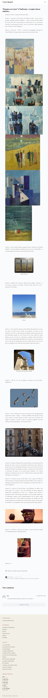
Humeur (4, 635)
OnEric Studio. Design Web (8, 659)
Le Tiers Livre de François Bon (9, 655)
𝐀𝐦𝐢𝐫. (3, 676)
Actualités (11, 578)
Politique (4, 629)
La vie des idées (6, 645)
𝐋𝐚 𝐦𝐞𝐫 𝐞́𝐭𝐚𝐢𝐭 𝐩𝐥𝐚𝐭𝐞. (6, 688)
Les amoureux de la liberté (8, 647)
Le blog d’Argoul (6, 649)
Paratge (4, 657)
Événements (36, 578)
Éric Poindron (5, 663)
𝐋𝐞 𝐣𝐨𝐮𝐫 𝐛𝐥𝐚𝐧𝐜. (5, 682)
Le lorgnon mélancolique (8, 661)
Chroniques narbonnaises (20, 578)
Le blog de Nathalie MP (7, 651)
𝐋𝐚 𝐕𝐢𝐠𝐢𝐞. (4, 685)
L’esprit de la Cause (7, 669)
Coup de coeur (30, 578)
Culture (4, 631)
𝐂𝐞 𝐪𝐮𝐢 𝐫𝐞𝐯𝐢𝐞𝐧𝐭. (5, 679)
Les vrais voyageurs (7, 667)
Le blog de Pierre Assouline (8, 653)
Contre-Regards (7, 2)
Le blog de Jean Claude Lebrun (9, 665)
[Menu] (45, 2)
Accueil (7, 578)
